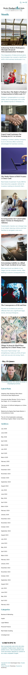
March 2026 (4, 445)
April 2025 (4, 453)
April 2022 (4, 600)
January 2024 (5, 514)
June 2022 (4, 592)
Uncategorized (5, 635)
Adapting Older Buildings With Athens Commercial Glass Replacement (11, 394)
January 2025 (5, 465)
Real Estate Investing (7, 631)
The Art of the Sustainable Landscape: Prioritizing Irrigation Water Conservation (12, 418)
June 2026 (4, 433)
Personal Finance (6, 626)
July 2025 (4, 449)
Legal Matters (5, 622)
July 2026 (4, 428)
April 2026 (4, 441)
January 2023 (5, 563)
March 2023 (4, 555)
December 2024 (5, 469)
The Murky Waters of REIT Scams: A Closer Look (13, 177)
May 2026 (4, 437)
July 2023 (4, 539)
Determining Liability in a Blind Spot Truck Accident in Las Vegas (13, 264)
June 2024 (4, 494)
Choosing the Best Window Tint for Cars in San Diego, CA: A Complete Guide (13, 400)
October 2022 (5, 576)
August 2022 (4, 584)
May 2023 (4, 547)
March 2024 (4, 506)
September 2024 (6, 482)
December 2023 (5, 518)
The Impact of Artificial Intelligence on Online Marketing (13, 406)
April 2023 (4, 551)
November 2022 (5, 572)
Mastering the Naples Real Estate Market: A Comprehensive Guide (13, 412)
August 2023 (4, 535)
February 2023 (5, 559)
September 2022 (6, 580)
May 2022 (4, 596)
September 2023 (6, 531)
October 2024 (5, 478)
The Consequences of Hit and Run (13, 305)
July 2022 (4, 588)
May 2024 (4, 498)
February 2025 (5, 461)
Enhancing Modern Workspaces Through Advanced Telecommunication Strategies (13, 50)
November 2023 (5, 522)
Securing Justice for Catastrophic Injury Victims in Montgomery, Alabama (13, 221)
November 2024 (5, 473)
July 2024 (4, 490)
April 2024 (4, 502)
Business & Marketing (7, 614)
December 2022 (5, 567)
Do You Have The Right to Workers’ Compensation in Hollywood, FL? (14, 93)
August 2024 (4, 486)
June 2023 (4, 543)
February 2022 (5, 604)
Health (3, 618)
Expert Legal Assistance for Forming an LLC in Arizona (11, 135)
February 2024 (5, 510)
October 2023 (5, 527)
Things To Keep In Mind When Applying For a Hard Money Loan (13, 346)
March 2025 (4, 457)
